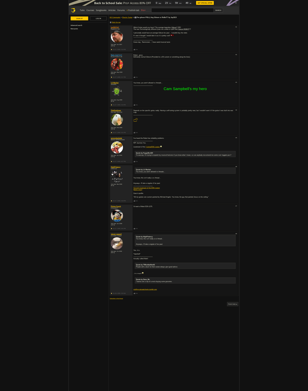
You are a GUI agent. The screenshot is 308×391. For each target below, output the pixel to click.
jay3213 (113, 27)
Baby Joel (114, 55)
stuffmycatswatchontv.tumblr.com (145, 289)
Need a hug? (137, 190)
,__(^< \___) (135, 120)
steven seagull (116, 234)
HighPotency (115, 167)
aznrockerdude (116, 138)
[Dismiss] (236, 3)
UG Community (115, 17)
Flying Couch (116, 206)
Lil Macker (115, 83)
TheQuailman (116, 110)
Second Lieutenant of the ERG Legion (146, 188)
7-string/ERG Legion (153, 147)
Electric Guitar (127, 17)
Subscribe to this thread (116, 298)
